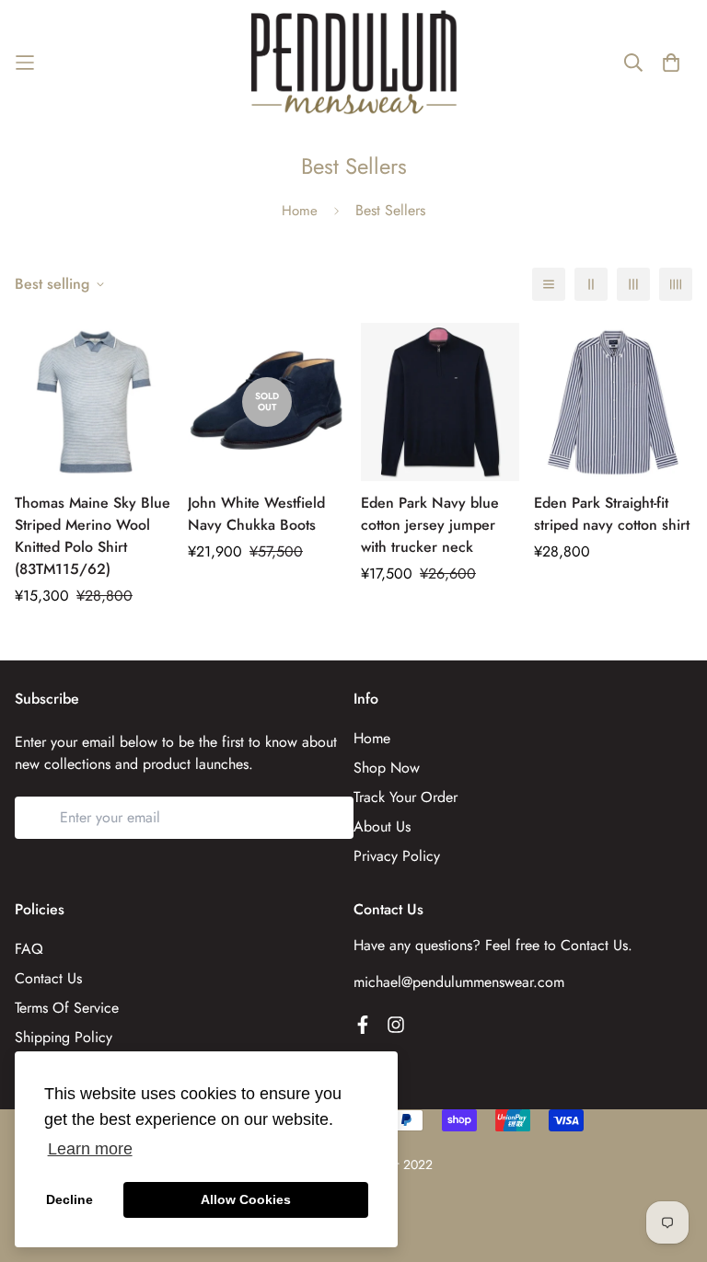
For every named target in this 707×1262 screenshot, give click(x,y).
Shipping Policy (63, 1037)
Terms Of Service (67, 1007)
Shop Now (387, 767)
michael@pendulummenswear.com (459, 981)
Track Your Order (406, 797)
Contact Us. (596, 945)
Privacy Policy (397, 855)
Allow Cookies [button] (246, 1199)
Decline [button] (69, 1199)
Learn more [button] (90, 1149)
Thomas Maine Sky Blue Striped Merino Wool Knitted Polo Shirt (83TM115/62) (92, 535)
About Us (382, 826)
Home (300, 211)
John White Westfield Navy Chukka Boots (256, 513)
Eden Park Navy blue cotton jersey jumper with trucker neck (430, 524)
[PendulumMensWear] (354, 62)
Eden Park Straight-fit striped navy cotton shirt (612, 513)
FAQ (29, 948)
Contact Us (48, 978)
